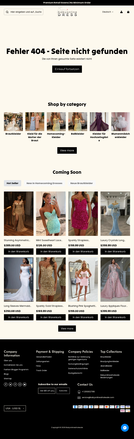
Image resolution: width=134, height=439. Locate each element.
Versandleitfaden (44, 357)
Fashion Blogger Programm (16, 369)
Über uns (8, 360)
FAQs (38, 366)
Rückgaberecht (75, 373)
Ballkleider (104, 370)
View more (67, 150)
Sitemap (8, 378)
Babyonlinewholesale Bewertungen (109, 376)
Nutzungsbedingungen (78, 364)
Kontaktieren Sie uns (13, 365)
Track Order (41, 370)
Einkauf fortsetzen (67, 69)
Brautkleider (105, 357)
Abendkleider (106, 366)
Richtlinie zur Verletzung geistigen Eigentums (79, 358)
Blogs (6, 374)
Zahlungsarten (42, 361)
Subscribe (63, 391)
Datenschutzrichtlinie (78, 368)
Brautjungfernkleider (109, 361)
